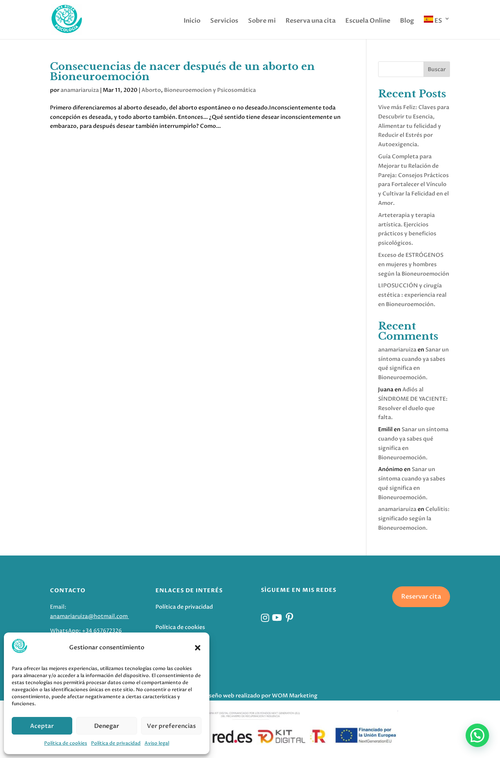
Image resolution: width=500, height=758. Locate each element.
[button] (198, 648)
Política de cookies (65, 743)
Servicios (224, 21)
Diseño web (218, 695)
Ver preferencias (171, 726)
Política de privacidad (116, 743)
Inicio (192, 21)
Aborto (151, 90)
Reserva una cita (311, 21)
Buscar (437, 69)
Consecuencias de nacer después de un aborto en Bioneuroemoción (182, 71)
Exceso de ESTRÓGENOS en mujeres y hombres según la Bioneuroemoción (413, 264)
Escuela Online (367, 21)
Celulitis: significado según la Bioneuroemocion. (414, 518)
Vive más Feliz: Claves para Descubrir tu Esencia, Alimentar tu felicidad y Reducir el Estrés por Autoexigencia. (413, 126)
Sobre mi (262, 21)
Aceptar (42, 726)
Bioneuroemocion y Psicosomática (210, 90)
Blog (407, 21)
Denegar (106, 726)
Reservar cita (421, 596)
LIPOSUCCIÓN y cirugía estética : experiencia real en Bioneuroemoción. (412, 295)
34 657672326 (104, 630)
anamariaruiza (80, 90)
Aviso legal (157, 743)
